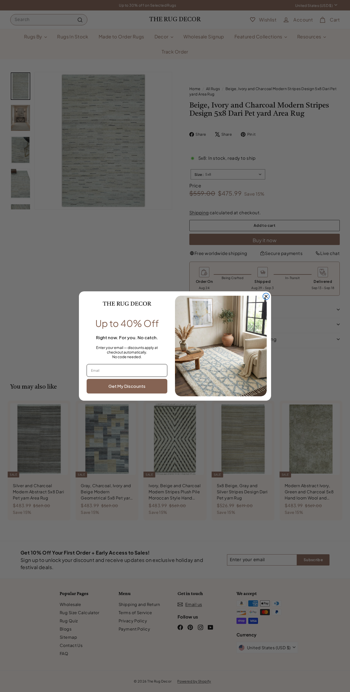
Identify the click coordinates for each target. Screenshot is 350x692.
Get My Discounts (127, 386)
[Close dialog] (266, 296)
